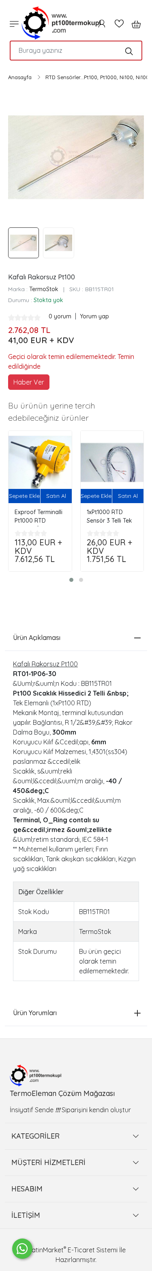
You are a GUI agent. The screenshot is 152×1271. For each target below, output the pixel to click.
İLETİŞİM (25, 1215)
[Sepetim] (133, 23)
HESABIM (27, 1188)
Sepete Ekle (24, 495)
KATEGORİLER (35, 1136)
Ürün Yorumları (35, 1013)
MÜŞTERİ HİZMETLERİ (48, 1162)
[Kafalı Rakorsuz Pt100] (76, 157)
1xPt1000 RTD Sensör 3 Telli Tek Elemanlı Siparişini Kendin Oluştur (110, 517)
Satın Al (56, 495)
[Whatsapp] (22, 1249)
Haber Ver (28, 382)
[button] (71, 580)
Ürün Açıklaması (36, 637)
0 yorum (61, 316)
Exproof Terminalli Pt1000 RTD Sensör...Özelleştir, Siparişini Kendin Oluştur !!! (38, 517)
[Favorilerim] (119, 23)
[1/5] (11, 317)
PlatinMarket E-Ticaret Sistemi (72, 1250)
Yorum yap (94, 316)
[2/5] (14, 317)
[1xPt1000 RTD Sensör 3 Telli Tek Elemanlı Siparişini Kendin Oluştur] (112, 462)
